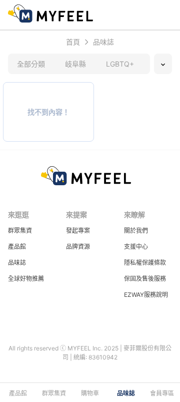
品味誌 (17, 262)
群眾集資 (20, 230)
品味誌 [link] (103, 42)
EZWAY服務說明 (146, 294)
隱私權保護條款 (145, 262)
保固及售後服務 (145, 278)
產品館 (17, 246)
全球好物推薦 (26, 278)
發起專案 (78, 230)
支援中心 (136, 246)
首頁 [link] (73, 42)
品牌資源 (78, 246)
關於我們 (136, 230)
